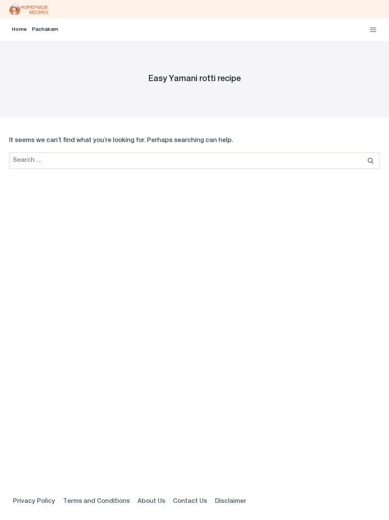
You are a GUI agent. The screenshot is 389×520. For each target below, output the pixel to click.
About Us (151, 501)
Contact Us (190, 501)
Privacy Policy (34, 501)
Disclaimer (230, 501)
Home (19, 29)
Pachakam (45, 29)
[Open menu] (373, 29)
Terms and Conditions (96, 501)
